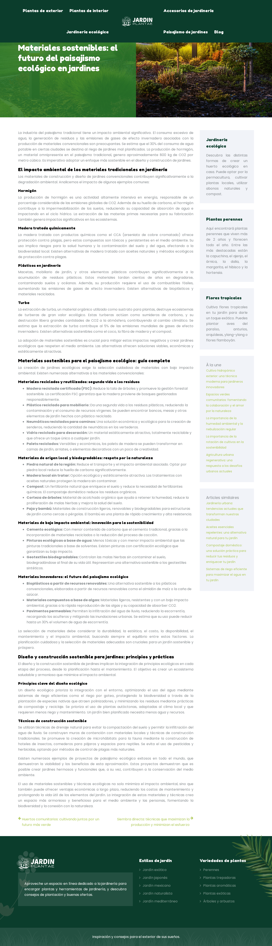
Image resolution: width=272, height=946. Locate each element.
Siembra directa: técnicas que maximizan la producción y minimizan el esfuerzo (153, 822)
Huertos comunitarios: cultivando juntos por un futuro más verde (60, 822)
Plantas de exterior (43, 10)
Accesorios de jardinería (188, 10)
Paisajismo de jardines (185, 31)
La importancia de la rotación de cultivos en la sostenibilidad (225, 442)
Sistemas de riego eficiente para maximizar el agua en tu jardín (226, 574)
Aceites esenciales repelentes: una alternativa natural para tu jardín (226, 532)
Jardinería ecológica (87, 31)
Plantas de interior (89, 10)
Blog (219, 31)
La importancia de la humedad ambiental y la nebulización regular (224, 423)
